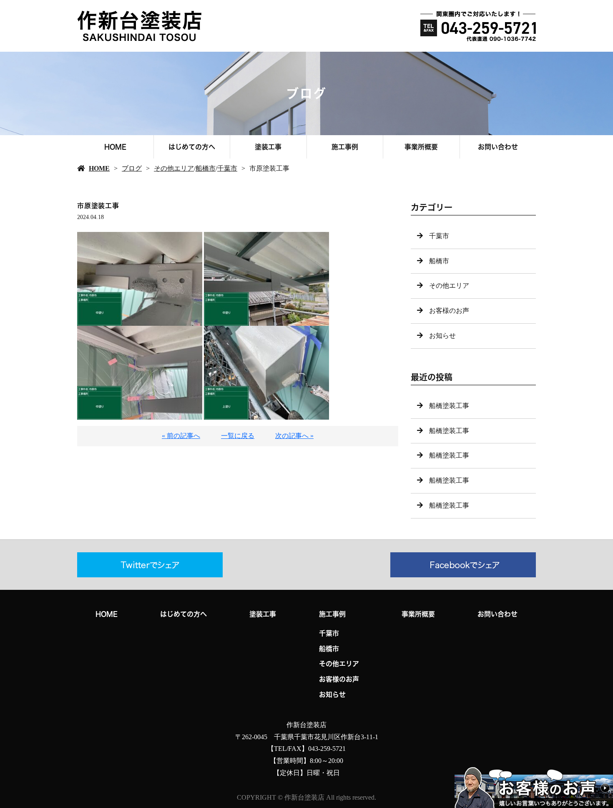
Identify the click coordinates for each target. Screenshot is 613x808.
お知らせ (442, 335)
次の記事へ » (294, 435)
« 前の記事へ (181, 435)
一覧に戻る (237, 435)
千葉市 (227, 168)
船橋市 (206, 168)
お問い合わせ (498, 146)
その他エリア (174, 168)
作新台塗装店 (306, 724)
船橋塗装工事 (449, 405)
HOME (115, 146)
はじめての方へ (191, 146)
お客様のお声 (449, 310)
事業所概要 (421, 146)
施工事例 (345, 146)
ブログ (132, 168)
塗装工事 (268, 146)
